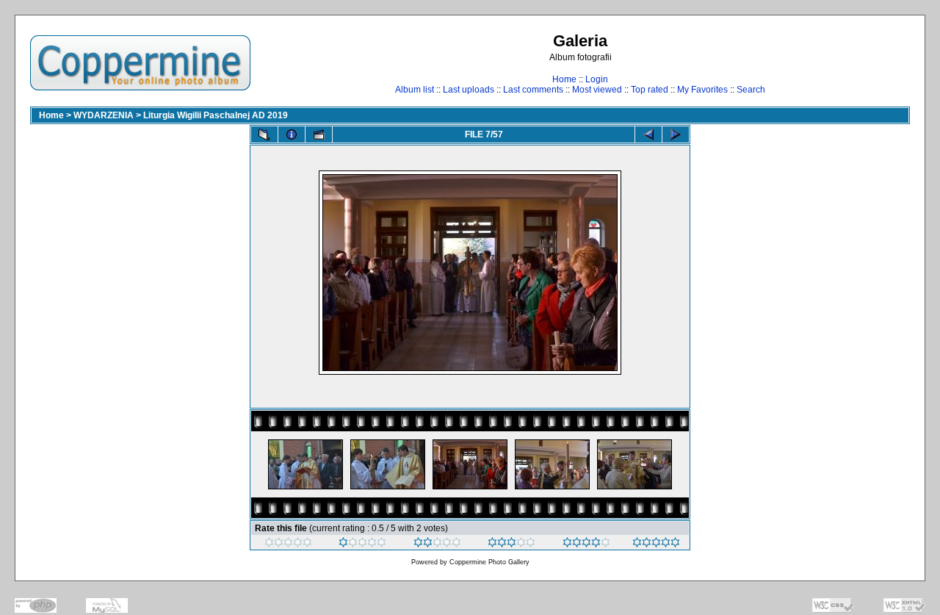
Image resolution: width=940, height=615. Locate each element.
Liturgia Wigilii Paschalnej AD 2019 (215, 115)
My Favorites (702, 89)
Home (564, 79)
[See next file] (675, 134)
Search (751, 89)
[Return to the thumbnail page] (264, 134)
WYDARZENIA (103, 115)
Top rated (649, 89)
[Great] (656, 544)
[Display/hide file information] (291, 134)
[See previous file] (648, 134)
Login (596, 79)
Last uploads (468, 89)
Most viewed (597, 89)
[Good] (511, 544)
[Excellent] (586, 544)
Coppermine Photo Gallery (489, 562)
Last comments (533, 89)
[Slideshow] (319, 134)
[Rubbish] (288, 544)
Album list (414, 89)
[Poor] (362, 544)
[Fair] (437, 544)
